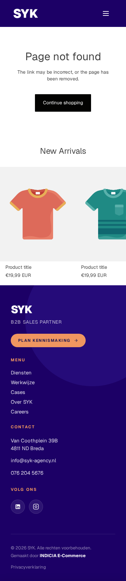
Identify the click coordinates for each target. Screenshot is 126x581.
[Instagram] (36, 507)
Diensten (21, 372)
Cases (18, 392)
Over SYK (22, 401)
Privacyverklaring (28, 567)
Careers (20, 411)
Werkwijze (23, 382)
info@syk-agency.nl (33, 460)
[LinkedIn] (18, 507)
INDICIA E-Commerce (63, 555)
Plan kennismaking (44, 340)
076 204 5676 (27, 473)
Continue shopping (63, 103)
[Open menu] (106, 13)
